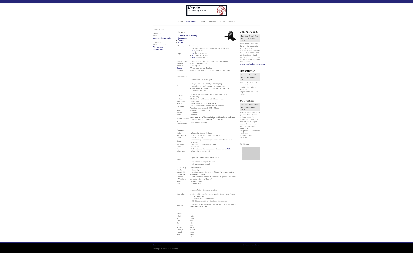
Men (193, 51)
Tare (193, 58)
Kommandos (182, 38)
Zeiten (202, 22)
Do (193, 53)
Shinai (179, 68)
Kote (193, 55)
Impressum (157, 245)
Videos (229, 149)
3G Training (247, 100)
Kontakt (231, 22)
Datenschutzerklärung (251, 245)
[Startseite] (206, 15)
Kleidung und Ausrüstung (187, 36)
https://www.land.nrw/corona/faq (252, 64)
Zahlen (180, 42)
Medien (222, 22)
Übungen (181, 40)
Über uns (212, 22)
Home (180, 22)
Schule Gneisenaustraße (162, 38)
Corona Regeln (249, 31)
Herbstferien (247, 70)
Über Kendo (191, 22)
